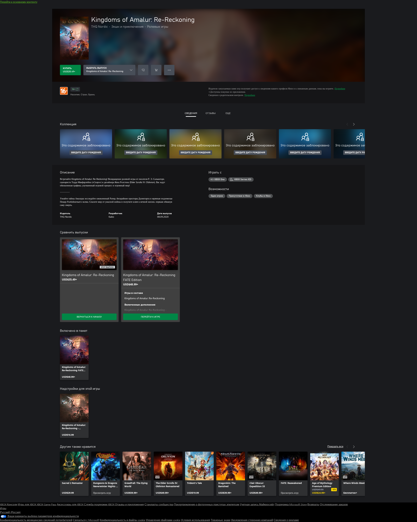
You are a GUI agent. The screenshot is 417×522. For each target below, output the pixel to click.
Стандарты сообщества (158, 504)
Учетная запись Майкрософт (257, 504)
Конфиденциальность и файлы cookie (122, 520)
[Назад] (347, 124)
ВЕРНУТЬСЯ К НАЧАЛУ (89, 316)
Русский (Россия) (10, 512)
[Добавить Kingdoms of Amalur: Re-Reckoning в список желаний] (143, 70)
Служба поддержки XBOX (99, 504)
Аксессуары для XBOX (70, 504)
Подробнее (340, 88)
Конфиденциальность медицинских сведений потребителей (36, 520)
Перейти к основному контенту (18, 2)
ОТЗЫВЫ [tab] (211, 113)
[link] (74, 358)
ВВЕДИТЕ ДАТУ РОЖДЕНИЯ (86, 152)
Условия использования (195, 520)
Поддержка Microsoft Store (291, 504)
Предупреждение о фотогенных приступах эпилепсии (206, 504)
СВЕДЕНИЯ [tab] (191, 113)
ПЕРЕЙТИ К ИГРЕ (150, 316)
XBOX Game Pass (46, 504)
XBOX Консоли (8, 504)
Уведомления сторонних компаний (252, 520)
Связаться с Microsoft (86, 520)
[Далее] (354, 124)
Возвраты (313, 504)
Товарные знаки (220, 520)
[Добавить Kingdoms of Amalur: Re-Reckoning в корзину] (156, 70)
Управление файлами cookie (163, 520)
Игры (3, 508)
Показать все (335, 446)
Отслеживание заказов (334, 504)
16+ (73, 89)
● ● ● (169, 70)
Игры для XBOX (27, 504)
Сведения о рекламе (286, 520)
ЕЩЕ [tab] (228, 113)
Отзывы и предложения (129, 504)
